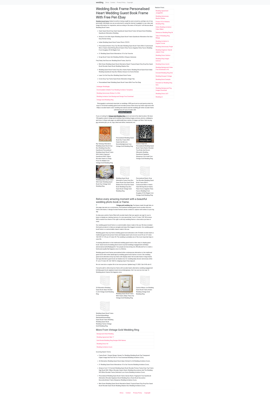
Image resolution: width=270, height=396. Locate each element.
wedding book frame (125, 112)
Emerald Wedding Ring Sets (164, 73)
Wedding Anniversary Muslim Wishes (162, 17)
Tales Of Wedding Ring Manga (163, 37)
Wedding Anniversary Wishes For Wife (108, 93)
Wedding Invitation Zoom (104, 347)
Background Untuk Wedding (105, 334)
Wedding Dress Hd (102, 344)
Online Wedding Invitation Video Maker (163, 28)
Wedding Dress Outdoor (163, 55)
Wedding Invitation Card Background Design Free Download (115, 96)
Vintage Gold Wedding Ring (105, 100)
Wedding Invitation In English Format (162, 42)
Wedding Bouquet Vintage (164, 76)
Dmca (107, 2)
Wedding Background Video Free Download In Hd (164, 68)
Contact (112, 2)
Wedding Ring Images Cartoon (162, 60)
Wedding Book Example (163, 79)
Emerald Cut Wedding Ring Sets (164, 84)
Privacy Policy (121, 2)
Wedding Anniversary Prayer (164, 46)
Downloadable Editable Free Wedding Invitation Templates (115, 90)
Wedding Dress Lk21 (162, 93)
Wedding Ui (159, 97)
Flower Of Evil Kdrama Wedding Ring (163, 23)
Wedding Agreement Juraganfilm (162, 12)
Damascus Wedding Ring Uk (164, 32)
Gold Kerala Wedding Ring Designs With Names (111, 340)
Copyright (130, 2)
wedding (99, 2)
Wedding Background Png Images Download (164, 89)
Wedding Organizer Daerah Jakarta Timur (164, 51)
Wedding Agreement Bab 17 (105, 337)
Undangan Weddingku (103, 86)
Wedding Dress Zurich (162, 64)
